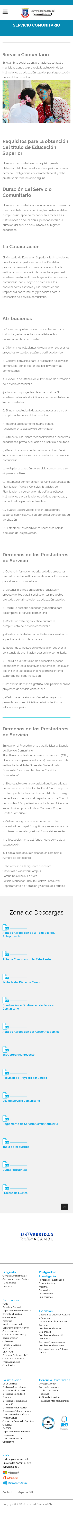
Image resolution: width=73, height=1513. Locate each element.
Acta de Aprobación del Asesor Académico (31, 1031)
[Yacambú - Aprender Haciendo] (38, 13)
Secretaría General (12, 1307)
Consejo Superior (47, 1383)
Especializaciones (47, 1283)
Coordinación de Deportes (51, 1345)
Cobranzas (8, 1341)
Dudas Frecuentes (15, 1169)
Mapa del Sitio (26, 1492)
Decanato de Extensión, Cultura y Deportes (54, 1316)
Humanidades (9, 1282)
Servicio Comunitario (13, 1324)
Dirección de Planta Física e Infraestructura (16, 1416)
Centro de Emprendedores (52, 1342)
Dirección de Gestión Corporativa (13, 1440)
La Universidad (10, 1383)
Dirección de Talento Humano (17, 1411)
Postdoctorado (46, 1293)
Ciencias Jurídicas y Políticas (16, 1279)
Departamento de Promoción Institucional (16, 1433)
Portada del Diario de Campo (22, 982)
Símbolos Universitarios (14, 1387)
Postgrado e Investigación (51, 1280)
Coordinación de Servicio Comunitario (51, 1330)
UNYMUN (8, 1351)
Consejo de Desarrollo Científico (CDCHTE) (18, 1423)
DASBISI (7, 1428)
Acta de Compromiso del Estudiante (27, 959)
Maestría (43, 1287)
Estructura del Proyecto (18, 1054)
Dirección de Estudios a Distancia (14, 1396)
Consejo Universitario (49, 1387)
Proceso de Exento (15, 1193)
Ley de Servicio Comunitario (21, 1100)
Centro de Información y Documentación (14, 1336)
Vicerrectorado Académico (15, 1390)
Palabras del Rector (48, 1390)
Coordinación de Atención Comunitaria (51, 1337)
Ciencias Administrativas (14, 1275)
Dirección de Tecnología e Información (15, 1403)
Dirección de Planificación (15, 1407)
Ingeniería (7, 1286)
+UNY (5, 1304)
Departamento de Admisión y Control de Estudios (17, 1312)
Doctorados (44, 1290)
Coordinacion (9, 1365)
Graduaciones (9, 1317)
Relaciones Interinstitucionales (54, 1401)
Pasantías (7, 1321)
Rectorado (44, 1394)
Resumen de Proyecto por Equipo (25, 1077)
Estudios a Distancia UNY (15, 1355)
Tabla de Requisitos (16, 1146)
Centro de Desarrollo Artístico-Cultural (54, 1351)
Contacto (8, 1492)
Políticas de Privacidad (49, 1397)
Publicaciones (45, 1297)
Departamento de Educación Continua (53, 1323)
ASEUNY (7, 1348)
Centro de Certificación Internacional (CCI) (13, 1360)
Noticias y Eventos (12, 1345)
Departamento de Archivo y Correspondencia (16, 1329)
